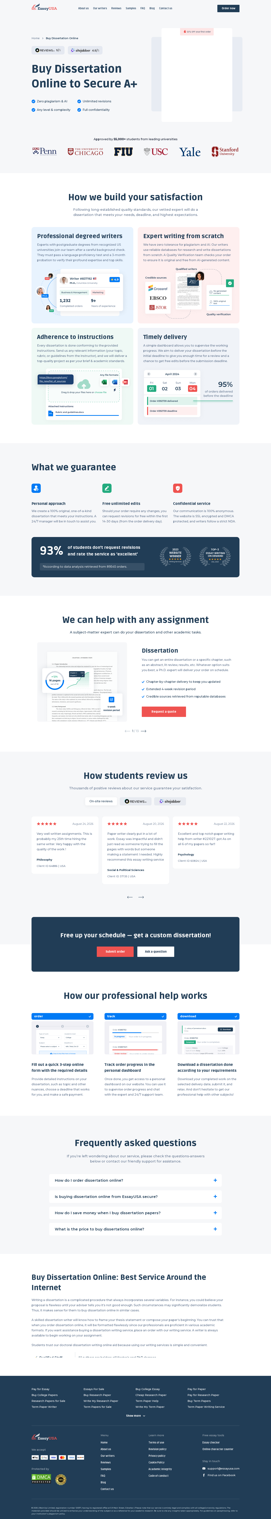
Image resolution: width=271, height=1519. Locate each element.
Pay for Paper (196, 1389)
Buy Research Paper (97, 1395)
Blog (152, 8)
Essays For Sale (94, 1389)
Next (141, 897)
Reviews (116, 8)
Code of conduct (158, 1475)
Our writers (100, 8)
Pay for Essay (40, 1389)
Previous (130, 897)
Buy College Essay (148, 1389)
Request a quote (164, 712)
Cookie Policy (156, 1462)
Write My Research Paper (101, 1401)
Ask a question (156, 952)
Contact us (165, 8)
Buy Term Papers (199, 1401)
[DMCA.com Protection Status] (41, 1479)
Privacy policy (157, 1455)
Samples (131, 8)
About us (83, 8)
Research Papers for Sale (48, 1401)
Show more (133, 1415)
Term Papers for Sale (98, 1407)
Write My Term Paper (150, 1407)
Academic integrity (160, 1469)
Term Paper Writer (44, 1407)
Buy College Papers (45, 1395)
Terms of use (156, 1442)
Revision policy (157, 1449)
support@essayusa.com (223, 1468)
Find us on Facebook (221, 1475)
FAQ (142, 8)
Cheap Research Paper (151, 1395)
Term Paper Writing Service (206, 1407)
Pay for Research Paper (203, 1395)
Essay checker (211, 1442)
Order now (228, 8)
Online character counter (217, 1449)
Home (36, 38)
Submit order (115, 952)
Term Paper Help (147, 1401)
